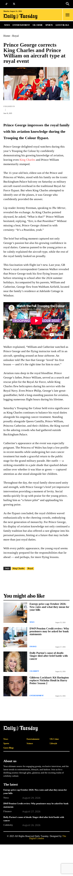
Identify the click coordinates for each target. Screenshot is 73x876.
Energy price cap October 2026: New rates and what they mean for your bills (49, 606)
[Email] (50, 109)
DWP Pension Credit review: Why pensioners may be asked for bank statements (49, 631)
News (32, 622)
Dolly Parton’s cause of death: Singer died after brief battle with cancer (49, 655)
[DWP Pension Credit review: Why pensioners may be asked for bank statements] (15, 637)
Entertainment (37, 695)
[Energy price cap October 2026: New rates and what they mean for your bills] (15, 612)
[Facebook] (19, 109)
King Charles (27, 159)
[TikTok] (6, 4)
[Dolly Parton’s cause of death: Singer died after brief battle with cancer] (15, 661)
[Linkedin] (58, 109)
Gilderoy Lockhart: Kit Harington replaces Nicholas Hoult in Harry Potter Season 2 (49, 680)
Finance (33, 646)
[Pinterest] (42, 109)
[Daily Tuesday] (24, 16)
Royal (15, 35)
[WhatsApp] (34, 109)
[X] (14, 4)
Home (6, 35)
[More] (66, 109)
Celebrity (34, 671)
